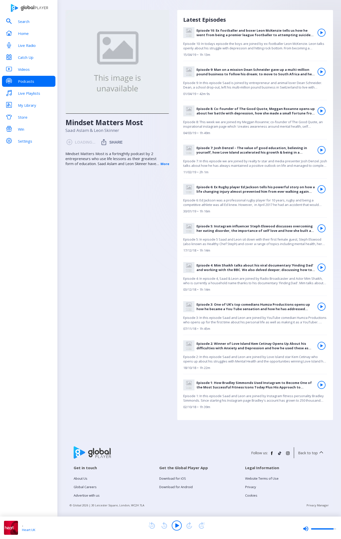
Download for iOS (172, 478)
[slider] (319, 529)
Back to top (308, 452)
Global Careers (85, 487)
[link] (255, 44)
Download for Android (176, 487)
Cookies (251, 495)
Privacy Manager (318, 505)
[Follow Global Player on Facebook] (271, 455)
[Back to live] (202, 526)
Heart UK (28, 530)
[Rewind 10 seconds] (164, 526)
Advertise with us (87, 495)
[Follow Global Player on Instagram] (287, 455)
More (165, 164)
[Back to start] (152, 526)
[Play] (177, 526)
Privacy (250, 487)
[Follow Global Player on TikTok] (279, 455)
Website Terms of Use (262, 478)
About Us (80, 478)
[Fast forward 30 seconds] (189, 526)
